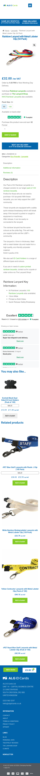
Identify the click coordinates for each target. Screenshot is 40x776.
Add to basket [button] (10, 416)
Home (7, 30)
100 (10, 106)
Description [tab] (7, 163)
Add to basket (10, 134)
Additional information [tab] (11, 167)
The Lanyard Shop (20, 94)
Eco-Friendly (15, 156)
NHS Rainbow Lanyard (11, 96)
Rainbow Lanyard (17, 91)
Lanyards (14, 30)
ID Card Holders (19, 258)
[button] (30, 5)
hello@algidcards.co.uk (12, 703)
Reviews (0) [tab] (8, 172)
